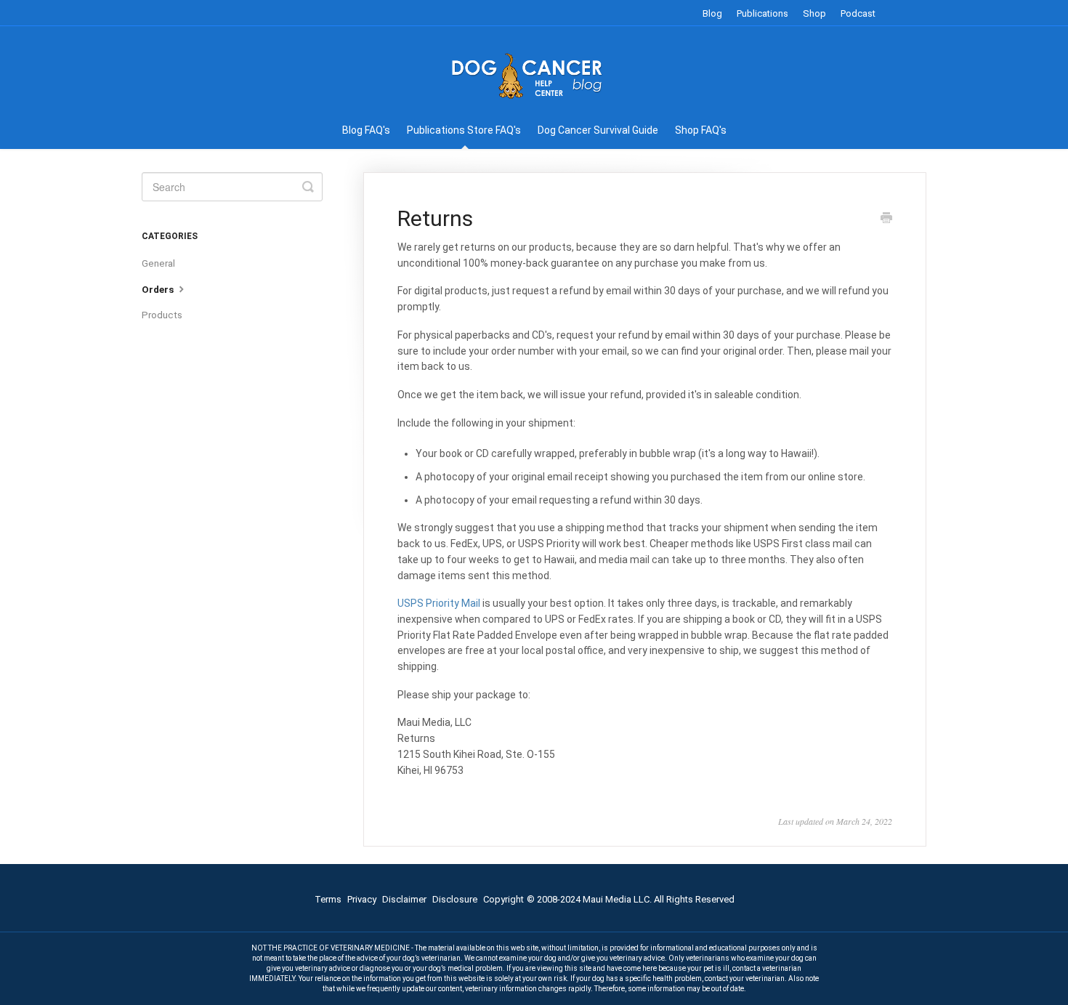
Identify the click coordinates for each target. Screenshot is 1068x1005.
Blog (712, 13)
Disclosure (454, 899)
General (158, 263)
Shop (814, 13)
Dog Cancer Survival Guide (598, 130)
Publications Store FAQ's (464, 130)
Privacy (361, 899)
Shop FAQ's (701, 130)
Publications (762, 13)
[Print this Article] (886, 219)
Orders (159, 289)
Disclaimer (404, 899)
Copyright (503, 899)
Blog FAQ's (366, 130)
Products (162, 315)
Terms (328, 899)
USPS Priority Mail (438, 603)
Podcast (858, 13)
